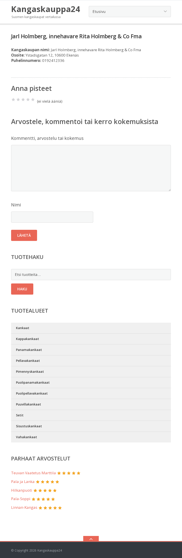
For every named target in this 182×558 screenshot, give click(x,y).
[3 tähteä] (23, 99)
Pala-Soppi (20, 498)
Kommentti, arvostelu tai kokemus (47, 138)
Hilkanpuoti (21, 490)
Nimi (16, 205)
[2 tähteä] (18, 99)
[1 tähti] (13, 99)
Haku (22, 289)
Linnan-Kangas (24, 507)
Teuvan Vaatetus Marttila (33, 472)
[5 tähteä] (33, 99)
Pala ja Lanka (23, 481)
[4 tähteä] (28, 99)
